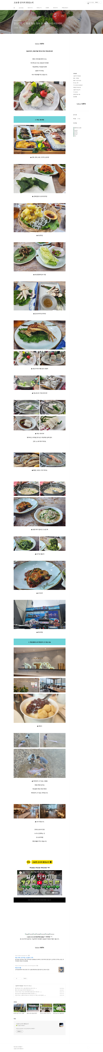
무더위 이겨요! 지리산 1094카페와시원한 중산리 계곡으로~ (27, 991)
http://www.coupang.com (21, 955)
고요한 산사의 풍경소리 (24, 3)
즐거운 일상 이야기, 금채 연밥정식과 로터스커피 (25, 988)
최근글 (74, 118)
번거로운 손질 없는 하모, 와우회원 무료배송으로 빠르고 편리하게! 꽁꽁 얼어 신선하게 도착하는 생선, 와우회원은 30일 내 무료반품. (39, 960)
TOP (88, 1047)
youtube (21, 8)
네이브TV (55, 8)
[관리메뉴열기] (100, 2)
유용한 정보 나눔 (76, 94)
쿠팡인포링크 (65, 8)
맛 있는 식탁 (75, 83)
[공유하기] (18, 979)
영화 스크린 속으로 (77, 80)
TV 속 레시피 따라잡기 (78, 85)
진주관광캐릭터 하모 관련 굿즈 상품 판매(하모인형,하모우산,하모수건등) (32, 969)
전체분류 (75, 73)
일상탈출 (75, 96)
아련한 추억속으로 (77, 87)
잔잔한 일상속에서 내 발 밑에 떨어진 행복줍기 (25, 1028)
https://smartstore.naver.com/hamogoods (25, 965)
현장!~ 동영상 (76, 78)
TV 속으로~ (75, 92)
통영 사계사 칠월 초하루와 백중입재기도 (23, 990)
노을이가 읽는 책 (76, 89)
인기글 (78, 118)
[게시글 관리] (20, 979)
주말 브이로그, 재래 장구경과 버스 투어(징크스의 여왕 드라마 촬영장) (29, 995)
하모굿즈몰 (18, 967)
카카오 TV (39, 8)
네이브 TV (30, 8)
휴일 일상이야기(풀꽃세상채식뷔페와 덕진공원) (25, 993)
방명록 (47, 8)
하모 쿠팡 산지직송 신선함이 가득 (24, 957)
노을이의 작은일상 (19, 985)
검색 (85, 3)
